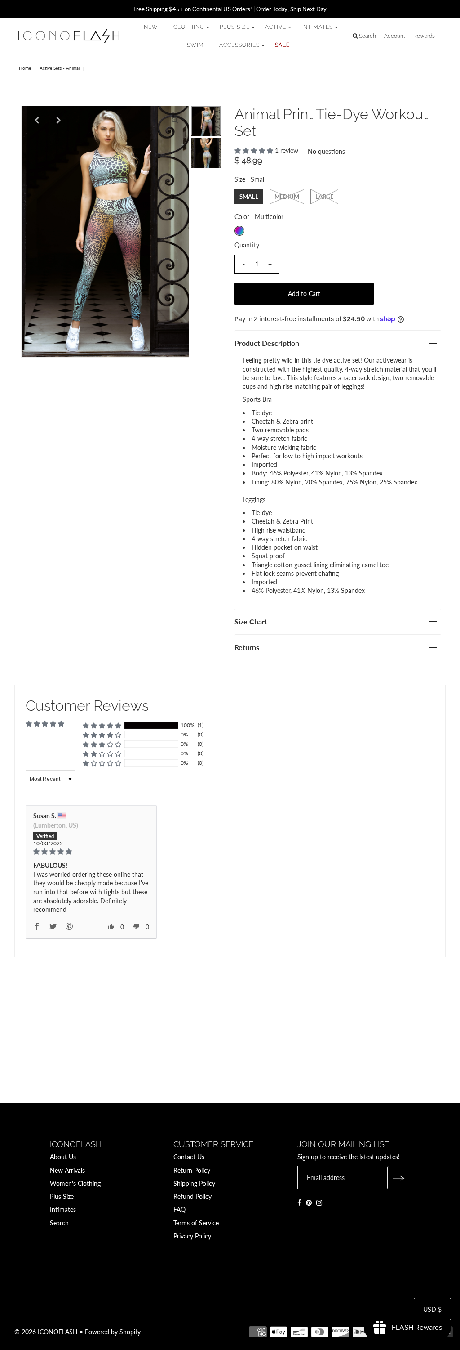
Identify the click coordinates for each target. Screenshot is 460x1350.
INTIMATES (317, 27)
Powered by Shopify (113, 1332)
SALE (282, 45)
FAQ (179, 1209)
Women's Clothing (75, 1183)
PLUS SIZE (235, 27)
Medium (286, 196)
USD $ (432, 1309)
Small (248, 196)
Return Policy (191, 1170)
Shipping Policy (194, 1183)
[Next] (57, 120)
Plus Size (62, 1196)
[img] (91, 851)
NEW (151, 27)
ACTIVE (275, 27)
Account (394, 36)
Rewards (424, 36)
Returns (246, 647)
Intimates (63, 1209)
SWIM (195, 45)
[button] (254, 150)
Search (59, 1223)
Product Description (266, 343)
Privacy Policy (192, 1236)
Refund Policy (192, 1196)
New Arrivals (67, 1170)
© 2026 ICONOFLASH (46, 1332)
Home (25, 68)
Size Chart (250, 621)
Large (324, 196)
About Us (63, 1157)
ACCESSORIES (239, 45)
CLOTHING (188, 27)
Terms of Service (196, 1223)
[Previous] (35, 120)
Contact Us (188, 1157)
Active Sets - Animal (60, 68)
